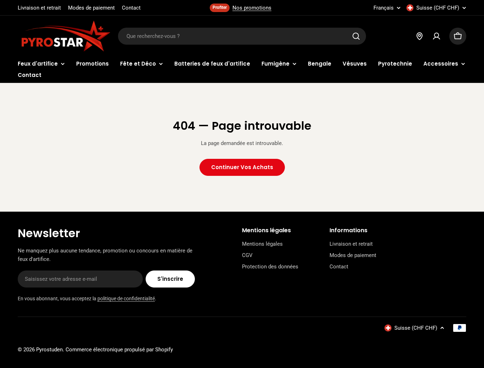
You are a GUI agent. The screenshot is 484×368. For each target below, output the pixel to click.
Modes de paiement (91, 8)
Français (383, 8)
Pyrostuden (49, 349)
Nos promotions (251, 8)
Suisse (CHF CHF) (437, 8)
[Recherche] (356, 36)
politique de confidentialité (126, 298)
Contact (131, 8)
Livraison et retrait (39, 8)
